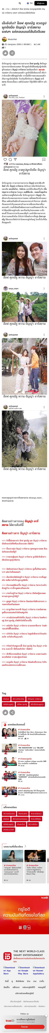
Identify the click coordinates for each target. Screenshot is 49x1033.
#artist (6, 699)
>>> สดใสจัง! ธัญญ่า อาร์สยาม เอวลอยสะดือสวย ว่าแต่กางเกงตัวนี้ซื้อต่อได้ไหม (24, 627)
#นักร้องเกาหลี (8, 829)
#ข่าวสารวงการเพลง (20, 819)
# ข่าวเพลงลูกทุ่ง (25, 758)
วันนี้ (7, 981)
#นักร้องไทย (22, 813)
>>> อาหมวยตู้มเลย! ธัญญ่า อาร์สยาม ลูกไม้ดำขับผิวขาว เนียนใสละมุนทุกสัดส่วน (24, 558)
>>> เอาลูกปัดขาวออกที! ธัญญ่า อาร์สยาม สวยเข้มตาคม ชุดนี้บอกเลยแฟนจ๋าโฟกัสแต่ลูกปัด (24, 611)
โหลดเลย (24, 1026)
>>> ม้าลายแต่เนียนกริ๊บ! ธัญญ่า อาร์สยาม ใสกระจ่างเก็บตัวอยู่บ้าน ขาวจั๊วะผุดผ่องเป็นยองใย (24, 587)
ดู (12, 981)
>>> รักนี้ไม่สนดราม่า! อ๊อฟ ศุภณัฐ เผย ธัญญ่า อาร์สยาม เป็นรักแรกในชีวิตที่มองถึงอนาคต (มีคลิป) (24, 542)
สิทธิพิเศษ (20, 981)
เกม (34, 981)
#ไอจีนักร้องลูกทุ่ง (37, 704)
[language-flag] (28, 3)
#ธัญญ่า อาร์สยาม (34, 699)
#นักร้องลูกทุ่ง (8, 704)
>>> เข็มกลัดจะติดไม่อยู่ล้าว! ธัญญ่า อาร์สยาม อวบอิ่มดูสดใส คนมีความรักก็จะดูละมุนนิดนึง (24, 578)
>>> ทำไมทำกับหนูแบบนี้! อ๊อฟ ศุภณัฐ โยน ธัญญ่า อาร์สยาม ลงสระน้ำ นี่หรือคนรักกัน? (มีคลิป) (24, 647)
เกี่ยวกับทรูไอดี (15, 1001)
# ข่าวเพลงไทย (24, 729)
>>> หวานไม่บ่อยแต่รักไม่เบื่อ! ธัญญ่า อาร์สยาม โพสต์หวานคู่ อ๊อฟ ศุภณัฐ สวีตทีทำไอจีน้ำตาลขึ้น (24, 619)
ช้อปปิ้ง (7, 987)
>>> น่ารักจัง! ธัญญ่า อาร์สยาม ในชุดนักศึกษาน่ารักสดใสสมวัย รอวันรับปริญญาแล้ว (24, 635)
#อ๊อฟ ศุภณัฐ (22, 704)
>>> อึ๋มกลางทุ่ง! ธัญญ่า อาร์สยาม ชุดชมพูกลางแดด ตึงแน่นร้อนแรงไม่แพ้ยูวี (24, 550)
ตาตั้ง (41, 981)
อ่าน (7, 9)
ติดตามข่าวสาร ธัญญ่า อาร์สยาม (21, 533)
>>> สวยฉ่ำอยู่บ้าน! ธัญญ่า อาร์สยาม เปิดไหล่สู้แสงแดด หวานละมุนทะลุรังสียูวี (24, 595)
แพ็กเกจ (16, 987)
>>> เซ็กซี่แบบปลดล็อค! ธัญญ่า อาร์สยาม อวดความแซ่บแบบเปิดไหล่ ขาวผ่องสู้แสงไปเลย (24, 655)
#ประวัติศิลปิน (36, 819)
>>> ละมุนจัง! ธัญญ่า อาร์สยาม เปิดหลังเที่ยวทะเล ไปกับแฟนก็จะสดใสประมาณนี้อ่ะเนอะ (24, 663)
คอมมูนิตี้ (41, 987)
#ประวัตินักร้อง (36, 813)
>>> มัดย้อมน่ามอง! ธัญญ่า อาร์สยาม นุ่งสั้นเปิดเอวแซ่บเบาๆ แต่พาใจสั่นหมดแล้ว (24, 570)
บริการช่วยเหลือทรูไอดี (24, 993)
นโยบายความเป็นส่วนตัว (13, 1006)
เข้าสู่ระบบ (40, 3)
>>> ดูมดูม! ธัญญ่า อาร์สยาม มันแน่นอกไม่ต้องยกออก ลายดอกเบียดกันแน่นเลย (24, 603)
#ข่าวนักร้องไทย (18, 699)
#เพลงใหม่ (21, 824)
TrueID (7, 3)
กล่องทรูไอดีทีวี (28, 987)
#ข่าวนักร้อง (33, 824)
